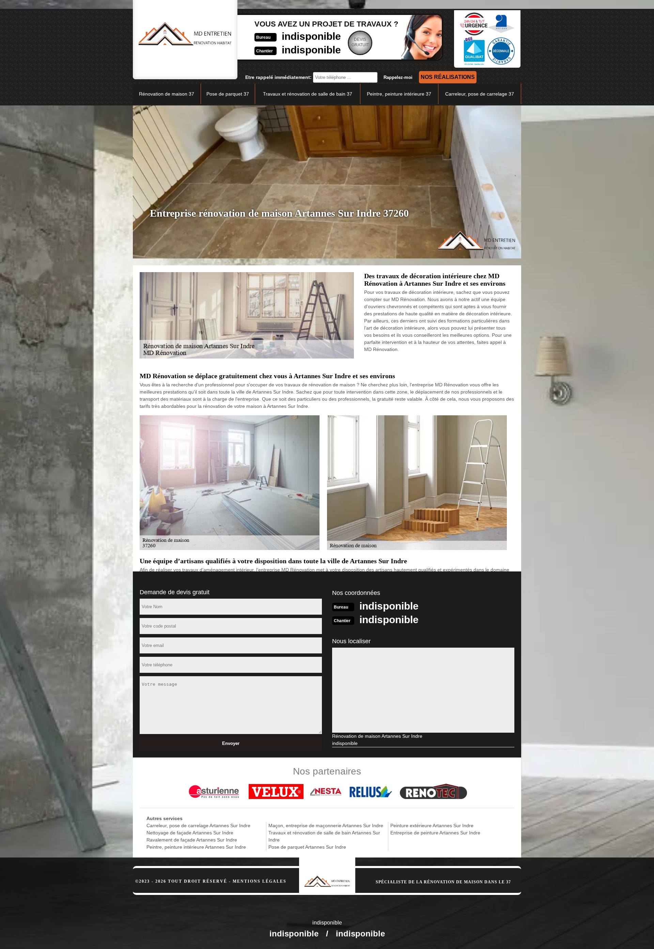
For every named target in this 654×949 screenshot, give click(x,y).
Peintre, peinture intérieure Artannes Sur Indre (196, 847)
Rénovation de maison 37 (166, 94)
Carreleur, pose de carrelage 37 (479, 94)
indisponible (311, 36)
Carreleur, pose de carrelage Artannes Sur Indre (198, 825)
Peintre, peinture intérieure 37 (399, 94)
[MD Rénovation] (327, 872)
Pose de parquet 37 (227, 94)
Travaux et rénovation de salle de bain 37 (307, 94)
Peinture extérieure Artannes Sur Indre (431, 825)
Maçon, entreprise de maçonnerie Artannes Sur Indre (325, 825)
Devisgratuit (360, 42)
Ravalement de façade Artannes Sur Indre (191, 840)
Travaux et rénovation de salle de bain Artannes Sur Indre (324, 836)
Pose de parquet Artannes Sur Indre (307, 847)
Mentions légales (259, 881)
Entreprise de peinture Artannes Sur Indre (435, 832)
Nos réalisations (448, 77)
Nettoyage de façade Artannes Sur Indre (189, 832)
